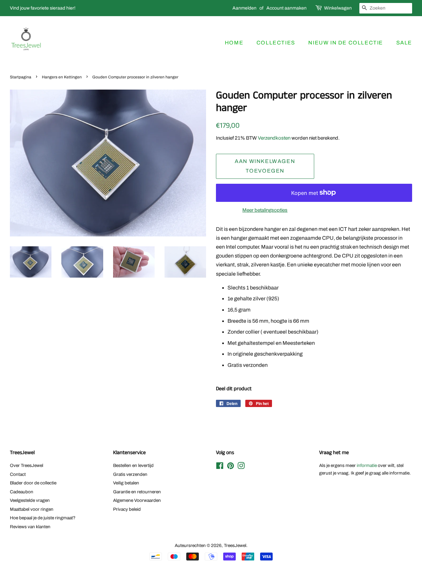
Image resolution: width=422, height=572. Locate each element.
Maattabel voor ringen (31, 509)
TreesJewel (235, 545)
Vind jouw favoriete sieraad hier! (42, 8)
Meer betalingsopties (264, 210)
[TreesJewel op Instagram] (241, 467)
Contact (18, 474)
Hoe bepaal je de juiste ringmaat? (42, 517)
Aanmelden (244, 8)
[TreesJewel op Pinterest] (230, 467)
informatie (367, 465)
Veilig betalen (126, 482)
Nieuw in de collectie (345, 42)
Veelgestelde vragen (30, 500)
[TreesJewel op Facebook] (220, 467)
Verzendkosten (274, 138)
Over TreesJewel (26, 465)
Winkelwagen (338, 8)
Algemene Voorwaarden (137, 500)
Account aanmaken (286, 8)
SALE (404, 42)
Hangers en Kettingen (62, 77)
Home (234, 42)
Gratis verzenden (130, 474)
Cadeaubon (21, 491)
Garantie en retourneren (137, 491)
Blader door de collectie (33, 482)
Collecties (275, 42)
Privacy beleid (127, 509)
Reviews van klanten (30, 526)
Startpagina (20, 77)
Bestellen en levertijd (133, 465)
